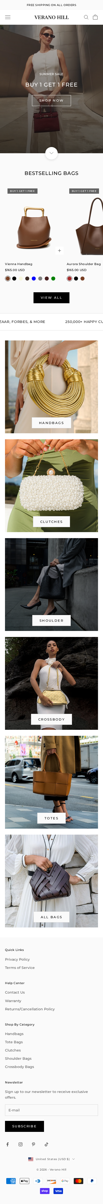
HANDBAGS (51, 423)
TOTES (51, 818)
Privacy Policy (17, 959)
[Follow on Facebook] (7, 1144)
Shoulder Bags (18, 1058)
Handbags (14, 1034)
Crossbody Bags (19, 1066)
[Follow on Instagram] (20, 1144)
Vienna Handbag (18, 264)
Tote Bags (14, 1042)
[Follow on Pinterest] (33, 1144)
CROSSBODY (51, 719)
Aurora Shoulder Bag (84, 264)
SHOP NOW (51, 100)
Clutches (51, 522)
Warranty (13, 1001)
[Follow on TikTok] (46, 1144)
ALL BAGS (51, 917)
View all (51, 298)
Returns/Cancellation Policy (30, 1009)
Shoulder (52, 620)
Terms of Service (20, 967)
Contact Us (15, 992)
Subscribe (24, 1126)
